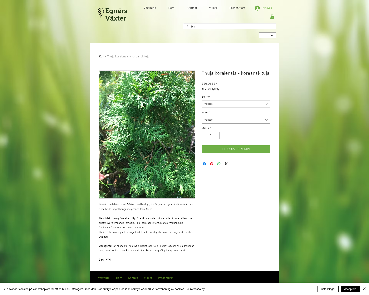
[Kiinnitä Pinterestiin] (211, 164)
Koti (101, 57)
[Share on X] (226, 164)
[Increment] (216, 135)
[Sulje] (364, 289)
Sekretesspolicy (195, 289)
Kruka (206, 112)
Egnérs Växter (116, 14)
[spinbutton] (210, 135)
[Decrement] (204, 135)
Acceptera (350, 289)
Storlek (207, 97)
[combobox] (236, 104)
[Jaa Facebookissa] (204, 164)
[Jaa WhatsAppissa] (219, 164)
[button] (272, 16)
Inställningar (328, 289)
